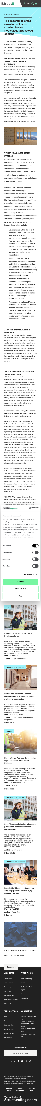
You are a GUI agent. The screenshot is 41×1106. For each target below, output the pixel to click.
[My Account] (24, 3)
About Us (9, 973)
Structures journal (26, 994)
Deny (21, 596)
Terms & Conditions (20, 1089)
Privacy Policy (9, 1089)
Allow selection (20, 589)
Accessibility (8, 978)
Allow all (20, 582)
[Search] (32, 3)
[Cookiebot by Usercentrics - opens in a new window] (29, 508)
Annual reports (8, 983)
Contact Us (26, 1011)
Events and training (26, 978)
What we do (27, 973)
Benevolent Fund (9, 1025)
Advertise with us (9, 1033)
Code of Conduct (9, 995)
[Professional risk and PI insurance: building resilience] (20, 618)
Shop (6, 1017)
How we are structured (10, 999)
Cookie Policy (32, 1089)
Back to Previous (12, 15)
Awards (23, 983)
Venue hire (7, 1021)
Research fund (8, 1037)
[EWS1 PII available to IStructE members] (20, 935)
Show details (29, 575)
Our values (7, 991)
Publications (24, 998)
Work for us (7, 1003)
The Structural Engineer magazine (27, 988)
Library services (8, 1029)
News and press (9, 987)
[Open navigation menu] (36, 3)
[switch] (35, 552)
